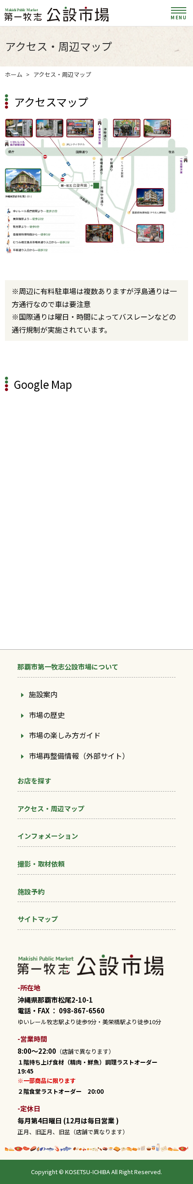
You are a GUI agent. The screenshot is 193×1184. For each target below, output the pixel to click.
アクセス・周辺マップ (51, 808)
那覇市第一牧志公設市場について (68, 666)
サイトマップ (38, 919)
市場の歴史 (47, 714)
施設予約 (31, 891)
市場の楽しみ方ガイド (65, 735)
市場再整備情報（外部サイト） (79, 755)
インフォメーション (48, 836)
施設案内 (43, 694)
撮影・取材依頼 (41, 863)
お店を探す (34, 780)
